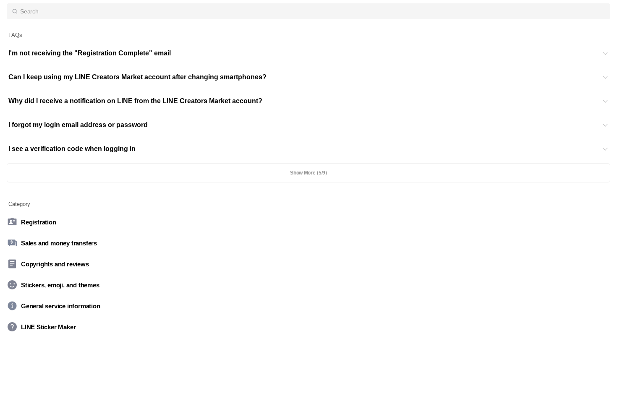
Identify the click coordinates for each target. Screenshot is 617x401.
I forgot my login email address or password (78, 124)
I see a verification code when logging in (72, 148)
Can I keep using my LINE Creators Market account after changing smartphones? (137, 77)
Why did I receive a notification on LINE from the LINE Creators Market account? (135, 100)
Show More (308, 173)
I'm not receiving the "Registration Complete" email (89, 53)
